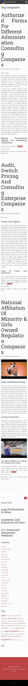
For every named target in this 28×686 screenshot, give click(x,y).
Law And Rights (4, 570)
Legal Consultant (5, 593)
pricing (25, 288)
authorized (12, 151)
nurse (2, 634)
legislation (15, 631)
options (6, 634)
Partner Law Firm (5, 598)
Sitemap (14, 670)
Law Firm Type (4, 582)
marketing (22, 631)
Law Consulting (6, 149)
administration (6, 151)
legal (7, 631)
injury (10, 628)
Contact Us (13, 669)
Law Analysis (4, 567)
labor (18, 628)
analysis (9, 615)
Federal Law (4, 554)
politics (8, 636)
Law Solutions (4, 590)
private (11, 636)
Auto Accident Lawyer (6, 549)
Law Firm (3, 577)
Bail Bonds (3, 551)
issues (13, 628)
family (17, 625)
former (24, 625)
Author (18, 69)
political (3, 636)
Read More (19, 146)
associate (14, 615)
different (3, 153)
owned (2, 479)
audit (4, 288)
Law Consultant (4, 572)
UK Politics (3, 606)
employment (14, 623)
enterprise (20, 288)
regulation (7, 479)
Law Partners (5, 286)
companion (9, 621)
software (17, 639)
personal (19, 634)
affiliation (5, 477)
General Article (4, 557)
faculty (13, 625)
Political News (4, 601)
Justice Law (3, 562)
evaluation (9, 625)
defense (9, 623)
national (25, 477)
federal (20, 625)
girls (16, 477)
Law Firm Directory (6, 474)
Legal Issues (4, 595)
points (23, 634)
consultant (21, 621)
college (21, 618)
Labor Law (3, 564)
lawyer (22, 628)
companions (14, 621)
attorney (19, 615)
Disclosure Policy (21, 669)
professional (17, 636)
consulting (24, 151)
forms (7, 153)
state (21, 639)
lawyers (2, 631)
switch (2, 290)
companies (18, 151)
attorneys (4, 618)
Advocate (3, 546)
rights (13, 639)
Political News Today (6, 603)
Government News (5, 559)
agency (4, 615)
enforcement (21, 623)
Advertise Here (6, 669)
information (4, 628)
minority (20, 477)
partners (14, 634)
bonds (18, 618)
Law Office (3, 585)
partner (10, 634)
